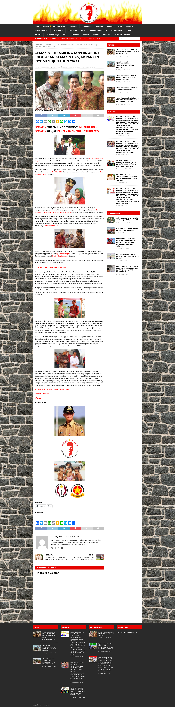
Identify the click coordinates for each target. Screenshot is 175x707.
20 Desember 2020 (43, 67)
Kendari (63, 332)
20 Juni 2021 (103, 673)
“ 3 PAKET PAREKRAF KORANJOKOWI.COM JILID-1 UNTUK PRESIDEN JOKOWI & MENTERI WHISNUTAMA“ (126, 163)
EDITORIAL (73, 26)
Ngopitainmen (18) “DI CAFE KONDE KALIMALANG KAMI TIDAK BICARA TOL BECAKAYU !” (105, 646)
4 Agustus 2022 (104, 651)
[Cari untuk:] (129, 39)
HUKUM (110, 26)
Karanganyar (77, 272)
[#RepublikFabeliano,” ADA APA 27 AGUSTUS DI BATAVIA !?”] (111, 90)
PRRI (78, 346)
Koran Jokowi (56, 67)
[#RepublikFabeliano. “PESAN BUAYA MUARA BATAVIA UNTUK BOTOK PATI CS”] (111, 52)
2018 (80, 323)
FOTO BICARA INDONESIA (102, 35)
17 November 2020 (123, 182)
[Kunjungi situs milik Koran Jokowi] (52, 548)
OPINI (129, 30)
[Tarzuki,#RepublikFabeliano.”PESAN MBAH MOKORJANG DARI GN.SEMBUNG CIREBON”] (111, 100)
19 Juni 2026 (121, 232)
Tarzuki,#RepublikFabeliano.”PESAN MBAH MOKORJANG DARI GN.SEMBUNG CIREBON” (127, 100)
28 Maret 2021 (121, 248)
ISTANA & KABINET (41, 30)
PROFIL (83, 30)
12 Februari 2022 (104, 638)
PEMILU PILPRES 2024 (122, 35)
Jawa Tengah (87, 272)
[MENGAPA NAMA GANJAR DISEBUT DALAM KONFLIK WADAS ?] (93, 634)
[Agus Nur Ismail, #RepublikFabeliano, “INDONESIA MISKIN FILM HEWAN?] (111, 64)
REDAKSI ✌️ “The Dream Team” (54, 26)
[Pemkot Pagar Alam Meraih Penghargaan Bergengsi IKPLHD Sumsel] (111, 256)
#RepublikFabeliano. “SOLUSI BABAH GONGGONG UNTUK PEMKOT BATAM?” (126, 77)
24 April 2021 (121, 135)
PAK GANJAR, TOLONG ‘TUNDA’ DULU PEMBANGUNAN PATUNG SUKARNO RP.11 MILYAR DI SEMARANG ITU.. (127, 269)
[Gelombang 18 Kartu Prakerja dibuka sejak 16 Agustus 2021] (111, 220)
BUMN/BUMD (72, 30)
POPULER (111, 111)
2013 (56, 326)
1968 (43, 274)
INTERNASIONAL (117, 30)
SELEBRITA (75, 35)
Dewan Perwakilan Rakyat (90, 326)
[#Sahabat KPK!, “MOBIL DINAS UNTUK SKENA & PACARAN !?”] (111, 230)
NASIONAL (99, 26)
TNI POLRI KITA (58, 30)
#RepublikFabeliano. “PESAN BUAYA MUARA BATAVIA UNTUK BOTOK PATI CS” (127, 51)
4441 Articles (76, 537)
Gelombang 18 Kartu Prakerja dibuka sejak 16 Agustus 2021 (127, 219)
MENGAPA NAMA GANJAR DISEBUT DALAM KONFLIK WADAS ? (106, 633)
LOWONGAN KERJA (52, 35)
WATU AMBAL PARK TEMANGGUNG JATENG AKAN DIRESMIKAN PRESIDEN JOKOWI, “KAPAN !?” (127, 177)
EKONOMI (129, 26)
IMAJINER (38, 35)
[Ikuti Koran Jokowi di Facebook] (54, 548)
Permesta (84, 346)
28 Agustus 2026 (122, 56)
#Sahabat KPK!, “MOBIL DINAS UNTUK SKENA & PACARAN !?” (127, 229)
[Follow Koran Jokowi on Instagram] (57, 548)
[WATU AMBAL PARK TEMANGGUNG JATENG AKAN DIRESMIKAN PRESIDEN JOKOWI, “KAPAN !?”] (111, 177)
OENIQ (65, 35)
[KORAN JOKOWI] (87, 23)
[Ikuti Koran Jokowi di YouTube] (61, 548)
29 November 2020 (123, 260)
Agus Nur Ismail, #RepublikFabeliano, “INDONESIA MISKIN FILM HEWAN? (125, 64)
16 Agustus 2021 (122, 222)
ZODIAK (86, 35)
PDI (44, 374)
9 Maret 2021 (121, 274)
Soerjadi (87, 374)
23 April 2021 (121, 155)
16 (128, 135)
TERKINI (111, 45)
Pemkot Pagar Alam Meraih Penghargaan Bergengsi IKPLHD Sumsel (128, 256)
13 (128, 155)
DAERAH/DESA (87, 26)
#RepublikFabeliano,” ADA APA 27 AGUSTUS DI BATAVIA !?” (127, 89)
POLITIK (119, 26)
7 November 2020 (122, 169)
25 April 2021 (121, 205)
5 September (73, 323)
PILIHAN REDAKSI (114, 213)
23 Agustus (51, 326)
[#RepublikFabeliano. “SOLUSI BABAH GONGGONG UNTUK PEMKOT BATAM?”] (111, 78)
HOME (37, 26)
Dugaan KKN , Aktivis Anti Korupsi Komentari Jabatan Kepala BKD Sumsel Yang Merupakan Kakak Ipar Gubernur (126, 242)
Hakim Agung (64, 341)
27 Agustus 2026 (122, 70)
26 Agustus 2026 (122, 92)
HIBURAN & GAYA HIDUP (98, 30)
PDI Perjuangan (45, 328)
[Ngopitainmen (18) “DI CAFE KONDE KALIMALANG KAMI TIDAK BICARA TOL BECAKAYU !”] (93, 646)
